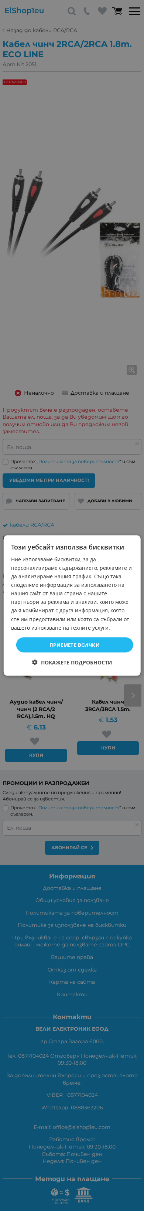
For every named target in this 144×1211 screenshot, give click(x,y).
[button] (72, 662)
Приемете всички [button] (74, 644)
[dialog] (72, 605)
